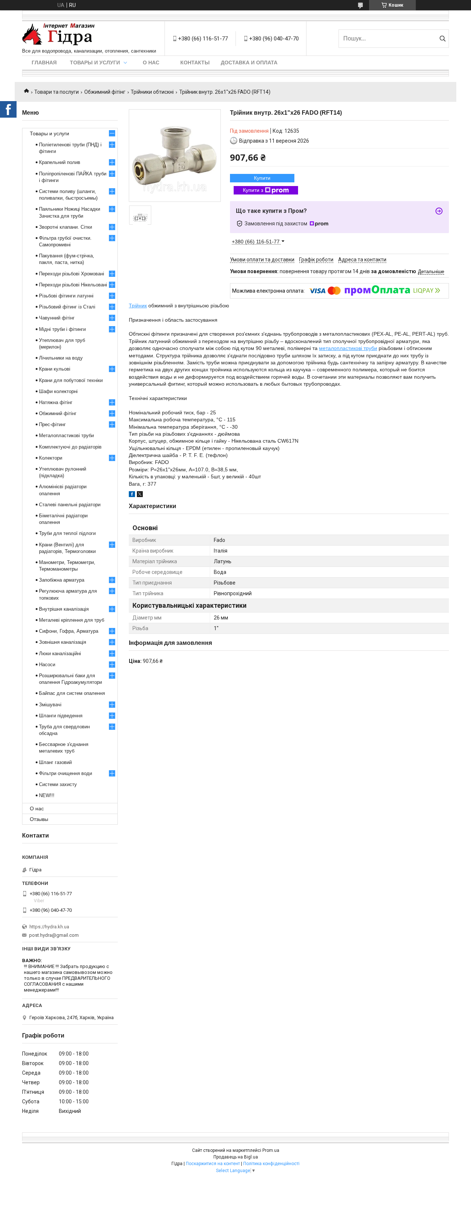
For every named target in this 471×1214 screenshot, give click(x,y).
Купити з (253, 190)
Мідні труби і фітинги (62, 329)
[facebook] (132, 495)
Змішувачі (50, 704)
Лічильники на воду (61, 358)
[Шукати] (442, 38)
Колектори (50, 458)
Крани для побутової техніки (71, 380)
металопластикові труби (348, 348)
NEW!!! (46, 795)
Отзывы (39, 819)
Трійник (138, 305)
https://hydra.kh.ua (49, 926)
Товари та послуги (56, 92)
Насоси (47, 664)
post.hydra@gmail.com (54, 935)
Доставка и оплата (249, 62)
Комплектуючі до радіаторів (70, 447)
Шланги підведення (60, 715)
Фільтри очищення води (65, 773)
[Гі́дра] (58, 34)
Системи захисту (58, 784)
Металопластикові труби (66, 435)
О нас (151, 62)
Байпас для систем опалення (72, 693)
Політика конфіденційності (271, 1163)
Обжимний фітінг (104, 92)
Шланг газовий (55, 762)
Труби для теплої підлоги (67, 533)
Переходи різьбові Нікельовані (73, 285)
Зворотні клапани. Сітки (65, 227)
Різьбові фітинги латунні (66, 296)
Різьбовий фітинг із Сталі (67, 307)
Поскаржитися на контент (213, 1163)
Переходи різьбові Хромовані (71, 273)
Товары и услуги (95, 62)
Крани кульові (54, 369)
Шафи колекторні (58, 391)
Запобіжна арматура (61, 580)
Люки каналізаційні (60, 653)
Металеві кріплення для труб (71, 620)
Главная (44, 62)
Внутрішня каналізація (64, 609)
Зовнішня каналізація (62, 642)
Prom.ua (270, 1150)
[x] (140, 495)
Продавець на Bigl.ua (235, 1157)
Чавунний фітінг (57, 318)
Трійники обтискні (152, 92)
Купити (262, 178)
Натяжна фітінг (55, 402)
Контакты (195, 62)
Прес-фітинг (52, 424)
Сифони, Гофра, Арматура (68, 631)
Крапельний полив (59, 162)
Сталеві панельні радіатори (69, 504)
